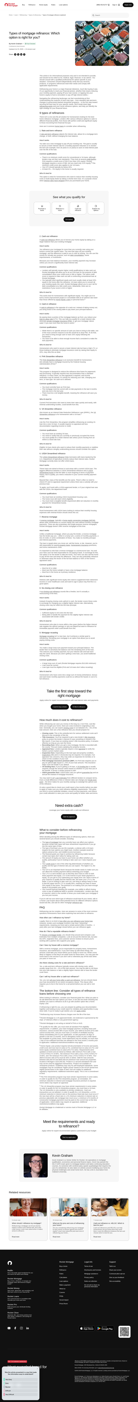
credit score (50, 864)
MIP (54, 763)
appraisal (81, 749)
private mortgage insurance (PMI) (59, 321)
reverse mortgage (47, 520)
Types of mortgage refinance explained (54, 15)
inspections (46, 755)
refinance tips (77, 903)
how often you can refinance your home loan (76, 921)
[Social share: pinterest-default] (24, 54)
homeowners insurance (80, 545)
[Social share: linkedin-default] (21, 54)
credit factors (91, 159)
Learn (16, 15)
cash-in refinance (47, 307)
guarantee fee (87, 772)
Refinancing (23, 15)
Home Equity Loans (63, 300)
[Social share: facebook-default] (15, 54)
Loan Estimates (61, 778)
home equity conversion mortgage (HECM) (79, 520)
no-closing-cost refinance (50, 592)
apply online (81, 1011)
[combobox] (110, 15)
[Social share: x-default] (18, 54)
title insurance (90, 737)
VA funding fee (82, 767)
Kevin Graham (16, 44)
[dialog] (20, 1383)
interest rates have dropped (54, 181)
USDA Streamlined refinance (53, 457)
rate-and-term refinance (50, 134)
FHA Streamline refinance (52, 360)
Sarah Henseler (21, 46)
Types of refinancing (35, 15)
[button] (21, 1379)
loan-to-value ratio (46, 319)
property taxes (64, 545)
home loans (59, 126)
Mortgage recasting (47, 636)
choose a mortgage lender (51, 935)
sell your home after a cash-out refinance (65, 980)
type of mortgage (52, 842)
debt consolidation (77, 255)
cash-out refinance (48, 240)
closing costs (68, 728)
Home (10, 15)
